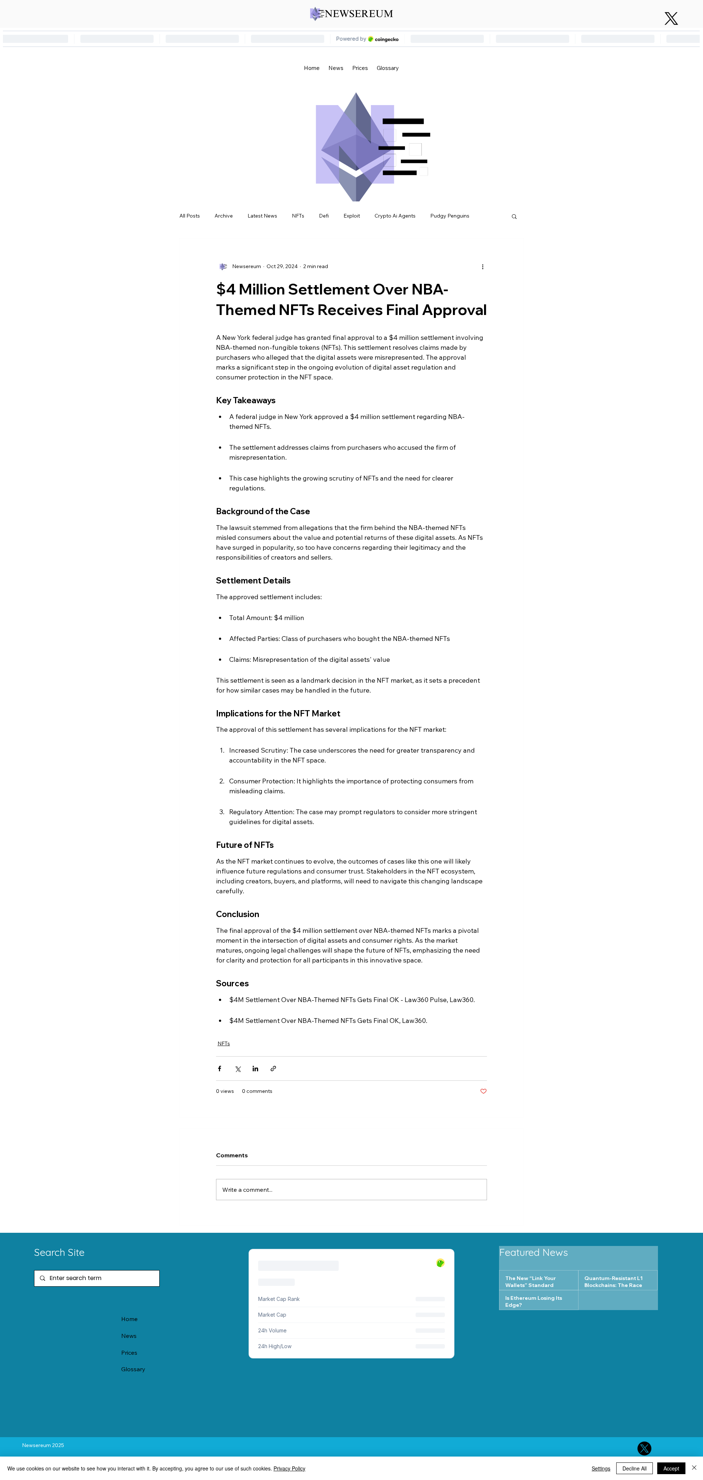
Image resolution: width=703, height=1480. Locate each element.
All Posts (189, 215)
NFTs (298, 215)
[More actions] (482, 266)
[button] (514, 216)
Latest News (262, 215)
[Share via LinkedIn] (255, 1068)
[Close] (694, 1468)
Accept (671, 1468)
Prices (129, 1352)
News (129, 1335)
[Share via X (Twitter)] (237, 1068)
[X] (671, 18)
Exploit (351, 215)
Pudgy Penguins (449, 215)
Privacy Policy (289, 1468)
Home (129, 1319)
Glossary (133, 1369)
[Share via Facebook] (219, 1068)
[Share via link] (273, 1068)
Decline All (634, 1468)
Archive (224, 215)
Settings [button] (601, 1468)
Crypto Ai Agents (395, 215)
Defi (324, 215)
